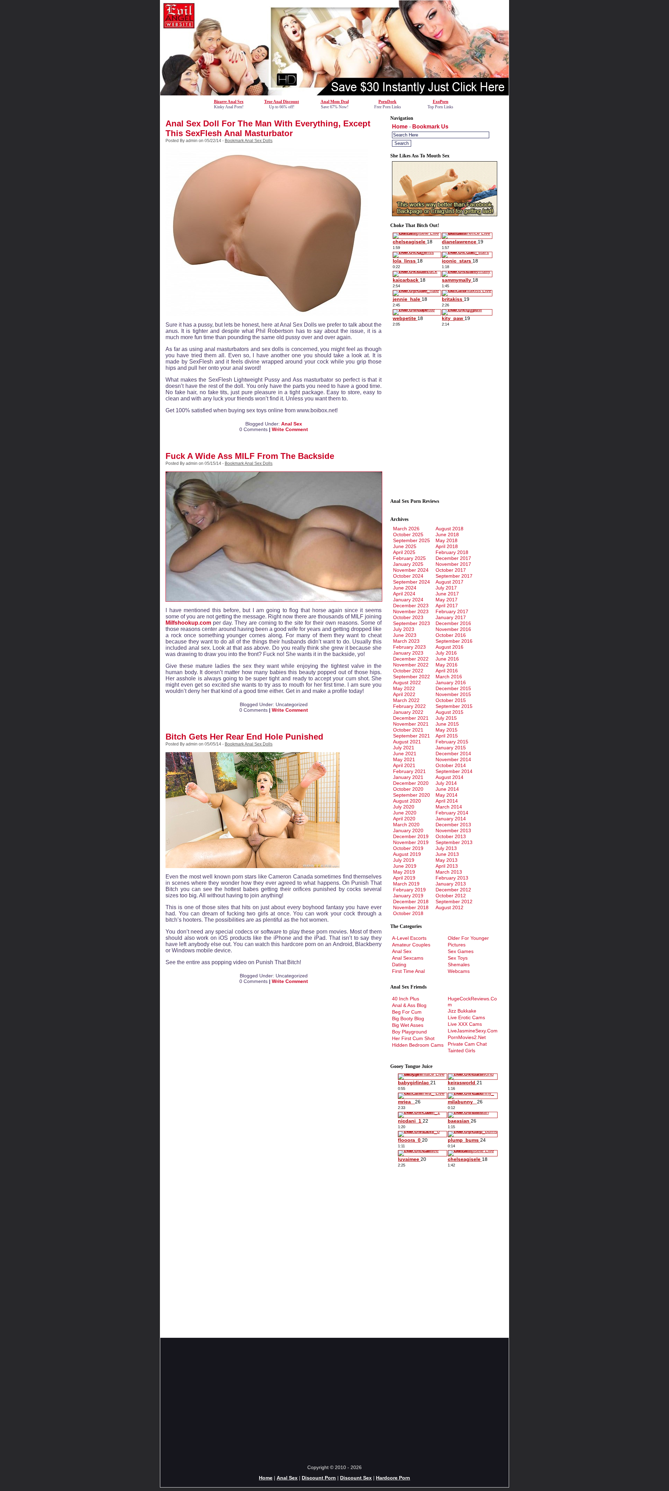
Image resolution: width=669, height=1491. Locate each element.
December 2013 (453, 824)
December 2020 (411, 783)
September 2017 (454, 576)
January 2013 (451, 884)
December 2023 (411, 605)
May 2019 (404, 872)
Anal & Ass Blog (409, 1005)
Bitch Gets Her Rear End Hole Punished (244, 736)
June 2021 (404, 753)
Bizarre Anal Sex (229, 101)
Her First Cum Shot (413, 1038)
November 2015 (453, 694)
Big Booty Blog (408, 1018)
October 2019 (408, 848)
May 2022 (404, 688)
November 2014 (453, 759)
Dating (399, 964)
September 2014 (454, 771)
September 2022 (411, 676)
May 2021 (404, 759)
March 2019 (406, 884)
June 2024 (404, 588)
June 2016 (447, 659)
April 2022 (404, 694)
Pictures (457, 944)
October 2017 (451, 570)
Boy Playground (409, 1032)
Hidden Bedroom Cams (418, 1045)
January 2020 (408, 830)
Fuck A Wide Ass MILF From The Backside (250, 456)
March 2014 (449, 807)
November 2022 (411, 665)
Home (400, 127)
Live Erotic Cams (466, 1017)
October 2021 (408, 730)
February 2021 (409, 771)
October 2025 (408, 534)
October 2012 (451, 895)
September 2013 (454, 842)
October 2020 (408, 789)
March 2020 (406, 824)
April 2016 (447, 670)
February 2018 (452, 552)
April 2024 (404, 593)
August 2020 (407, 801)
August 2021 (407, 741)
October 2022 (408, 670)
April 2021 (404, 765)
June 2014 (447, 789)
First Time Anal (408, 971)
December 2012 (453, 889)
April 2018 (447, 546)
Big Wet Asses (407, 1025)
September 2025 (411, 540)
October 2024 (408, 576)
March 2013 (449, 872)
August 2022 (407, 682)
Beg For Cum (407, 1012)
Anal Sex (291, 424)
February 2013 (452, 878)
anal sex (287, 1478)
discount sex (356, 1478)
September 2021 (411, 736)
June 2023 (404, 635)
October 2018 (408, 913)
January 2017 (451, 617)
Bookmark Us (430, 127)
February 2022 (409, 706)
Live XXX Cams (465, 1024)
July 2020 (403, 807)
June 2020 (404, 812)
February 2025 (409, 558)
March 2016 (449, 676)
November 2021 (411, 724)
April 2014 (447, 801)
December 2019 (411, 836)
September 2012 (454, 901)
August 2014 (449, 777)
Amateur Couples (411, 944)
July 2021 (403, 747)
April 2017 (447, 605)
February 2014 (452, 812)
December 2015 (453, 688)
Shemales (459, 964)
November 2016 (453, 629)
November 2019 (411, 842)
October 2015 (451, 700)
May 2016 (446, 665)
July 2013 (446, 848)
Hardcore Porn (393, 1478)
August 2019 (407, 854)
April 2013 (447, 866)
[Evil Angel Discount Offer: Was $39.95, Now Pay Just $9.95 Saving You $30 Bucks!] (334, 93)
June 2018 (447, 534)
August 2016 (449, 647)
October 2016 (451, 635)
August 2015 (449, 712)
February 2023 (409, 647)
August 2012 (449, 907)
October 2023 (408, 617)
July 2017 (446, 588)
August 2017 (449, 582)
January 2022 (408, 712)
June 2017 (447, 593)
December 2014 (453, 753)
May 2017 (446, 599)
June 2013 (447, 854)
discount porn (319, 1478)
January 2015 (451, 747)
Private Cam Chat (467, 1044)
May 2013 (446, 860)
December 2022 (411, 659)
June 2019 (404, 866)
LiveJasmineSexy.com (473, 1030)
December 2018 (411, 901)
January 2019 (408, 895)
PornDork (387, 101)
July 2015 (446, 718)
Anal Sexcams (407, 958)
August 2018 (449, 528)
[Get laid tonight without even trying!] (444, 214)
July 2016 (446, 653)
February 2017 (452, 611)
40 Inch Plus (405, 998)
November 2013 (453, 830)
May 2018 (446, 540)
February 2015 (452, 741)
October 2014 (451, 765)
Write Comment (290, 429)
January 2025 (408, 564)
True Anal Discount (281, 101)
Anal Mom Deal (335, 101)
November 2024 (411, 570)
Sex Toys (458, 958)
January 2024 (408, 599)
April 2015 (447, 736)
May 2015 (446, 730)
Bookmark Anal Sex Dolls (248, 140)
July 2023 (403, 629)
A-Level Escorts (409, 938)
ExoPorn (440, 101)
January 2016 (451, 682)
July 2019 (403, 860)
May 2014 (446, 795)
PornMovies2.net (467, 1037)
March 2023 (406, 641)
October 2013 (451, 836)
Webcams (459, 971)
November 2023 (411, 611)
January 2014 (451, 818)
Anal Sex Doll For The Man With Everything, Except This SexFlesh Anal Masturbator (268, 128)
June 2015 (447, 724)
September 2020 (411, 795)
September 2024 (411, 582)
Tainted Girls (461, 1050)
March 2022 (406, 700)
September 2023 (411, 623)
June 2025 (404, 546)
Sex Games (461, 951)
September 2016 (454, 641)
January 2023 (408, 653)
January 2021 (408, 777)
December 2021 (411, 718)
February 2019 (409, 889)
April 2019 (404, 878)
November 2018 (411, 907)
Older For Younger (468, 938)
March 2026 (406, 528)
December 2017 (453, 558)
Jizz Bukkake (462, 1011)
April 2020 (404, 818)
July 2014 (446, 783)
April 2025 (404, 552)
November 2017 (453, 564)
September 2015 (454, 706)
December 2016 (453, 623)
